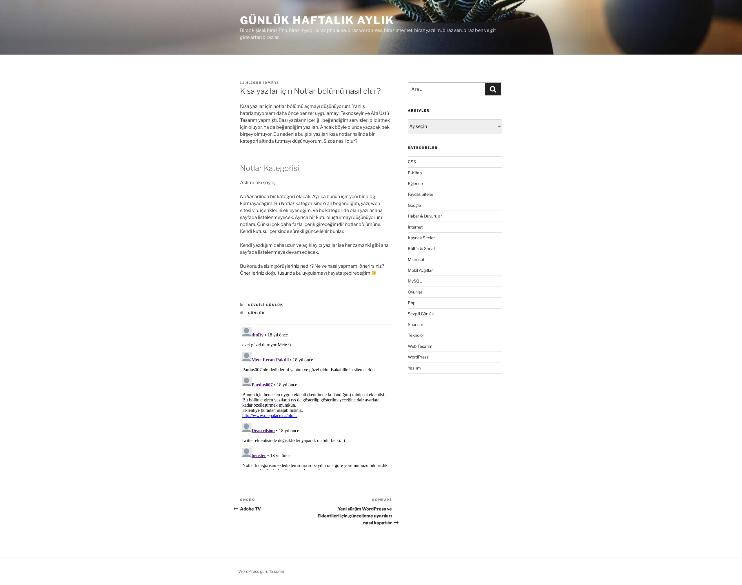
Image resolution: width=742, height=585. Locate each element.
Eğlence (415, 183)
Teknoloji (416, 335)
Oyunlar (415, 291)
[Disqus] (316, 397)
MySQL (415, 280)
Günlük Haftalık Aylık (317, 20)
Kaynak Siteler (421, 237)
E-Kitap (415, 172)
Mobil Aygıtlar (420, 270)
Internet (415, 226)
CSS (412, 161)
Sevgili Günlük (265, 305)
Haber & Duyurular (425, 215)
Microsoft (417, 259)
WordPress (418, 356)
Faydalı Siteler (420, 194)
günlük (256, 313)
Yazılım (414, 367)
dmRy (271, 83)
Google (414, 205)
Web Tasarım (420, 346)
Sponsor (415, 324)
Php (411, 302)
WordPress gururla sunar (261, 571)
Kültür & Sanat (421, 248)
